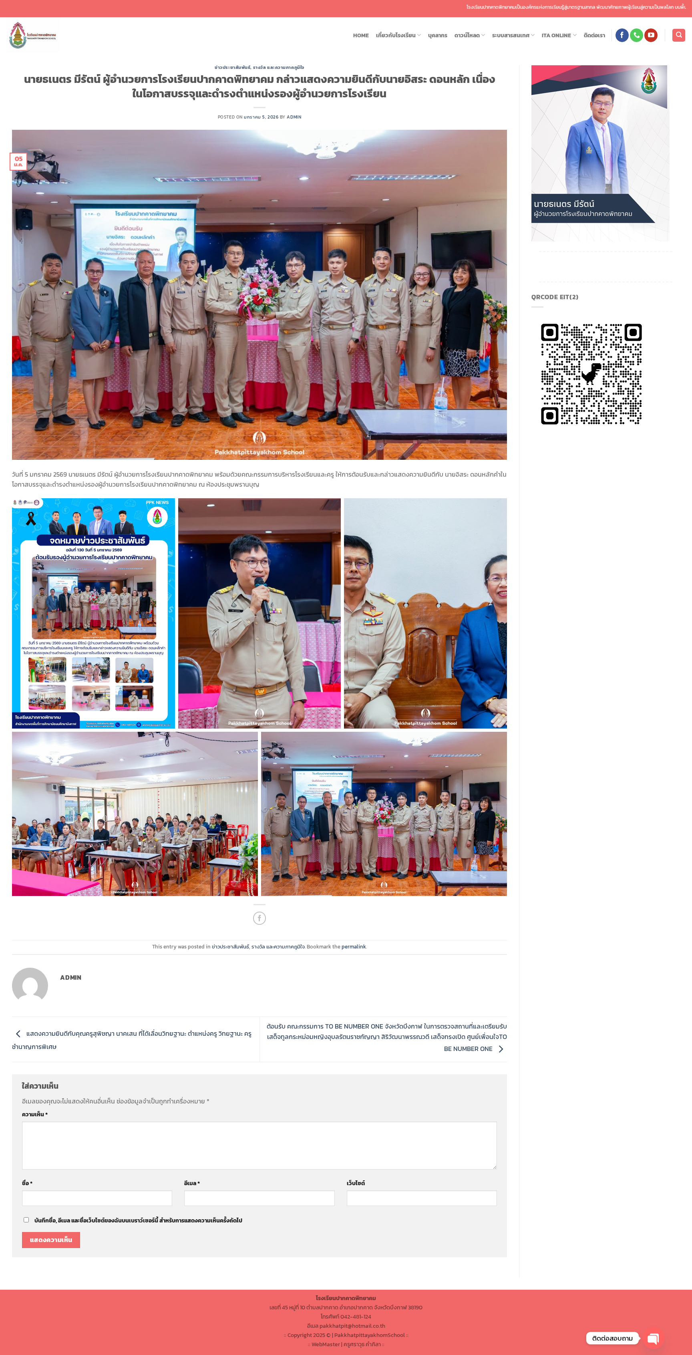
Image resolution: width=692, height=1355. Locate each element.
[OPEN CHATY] (653, 1338)
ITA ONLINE (556, 35)
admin (294, 117)
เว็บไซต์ (356, 1183)
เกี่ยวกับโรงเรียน (396, 35)
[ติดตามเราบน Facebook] (622, 35)
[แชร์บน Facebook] (259, 918)
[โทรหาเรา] (636, 35)
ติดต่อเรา (594, 35)
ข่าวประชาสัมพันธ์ (232, 67)
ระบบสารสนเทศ (510, 35)
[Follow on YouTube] (651, 35)
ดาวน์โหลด (467, 35)
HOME (361, 35)
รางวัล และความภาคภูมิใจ (278, 67)
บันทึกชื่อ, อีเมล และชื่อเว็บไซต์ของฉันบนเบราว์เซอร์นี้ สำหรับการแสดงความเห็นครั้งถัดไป (138, 1220)
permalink (354, 946)
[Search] (678, 35)
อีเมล (192, 1183)
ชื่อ (27, 1183)
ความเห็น (35, 1114)
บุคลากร (437, 35)
